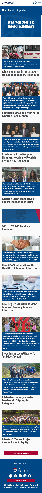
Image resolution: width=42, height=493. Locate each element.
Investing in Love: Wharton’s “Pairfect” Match (18, 355)
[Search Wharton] (35, 3)
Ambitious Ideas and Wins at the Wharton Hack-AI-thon (20, 115)
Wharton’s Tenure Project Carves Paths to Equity (17, 441)
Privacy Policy (8, 488)
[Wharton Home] (8, 3)
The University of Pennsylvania (29, 485)
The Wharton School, (13, 485)
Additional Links (20, 464)
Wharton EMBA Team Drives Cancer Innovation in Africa (18, 201)
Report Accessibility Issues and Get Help (26, 488)
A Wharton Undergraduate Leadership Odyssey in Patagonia (17, 400)
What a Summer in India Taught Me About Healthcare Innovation (20, 73)
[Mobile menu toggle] (39, 3)
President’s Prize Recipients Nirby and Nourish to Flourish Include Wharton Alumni (19, 157)
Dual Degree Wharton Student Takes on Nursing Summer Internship (19, 307)
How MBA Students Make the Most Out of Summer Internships (21, 267)
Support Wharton (21, 480)
